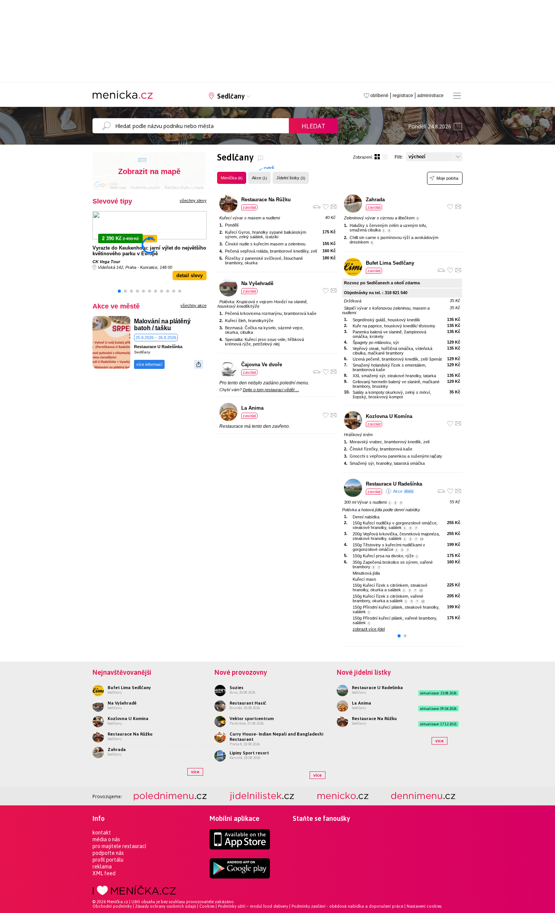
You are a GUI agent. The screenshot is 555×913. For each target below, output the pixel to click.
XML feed (104, 873)
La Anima (252, 408)
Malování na (151, 321)
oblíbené (379, 95)
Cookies (206, 906)
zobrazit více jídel (369, 629)
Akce (259, 178)
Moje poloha (447, 178)
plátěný (180, 321)
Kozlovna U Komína (389, 416)
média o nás (106, 839)
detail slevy (189, 275)
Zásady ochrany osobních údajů (165, 906)
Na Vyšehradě (257, 283)
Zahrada (375, 199)
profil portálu (107, 860)
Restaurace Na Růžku (266, 199)
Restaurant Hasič (248, 703)
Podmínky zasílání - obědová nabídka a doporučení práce (347, 906)
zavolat (249, 207)
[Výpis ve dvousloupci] (377, 156)
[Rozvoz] (317, 207)
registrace (403, 95)
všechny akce (193, 305)
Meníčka (231, 178)
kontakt (101, 833)
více (195, 771)
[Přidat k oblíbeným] (325, 207)
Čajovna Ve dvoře (261, 364)
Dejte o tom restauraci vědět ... (271, 389)
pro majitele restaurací (119, 846)
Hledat (313, 126)
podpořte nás (108, 853)
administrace (430, 95)
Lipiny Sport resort (249, 753)
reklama (102, 867)
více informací (149, 364)
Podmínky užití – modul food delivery (253, 906)
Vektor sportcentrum (252, 718)
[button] (119, 291)
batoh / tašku (152, 328)
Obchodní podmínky (112, 906)
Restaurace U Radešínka (158, 346)
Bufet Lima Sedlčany (390, 263)
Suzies (237, 687)
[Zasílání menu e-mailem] (333, 207)
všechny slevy (193, 200)
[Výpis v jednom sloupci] (385, 156)
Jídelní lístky (290, 178)
